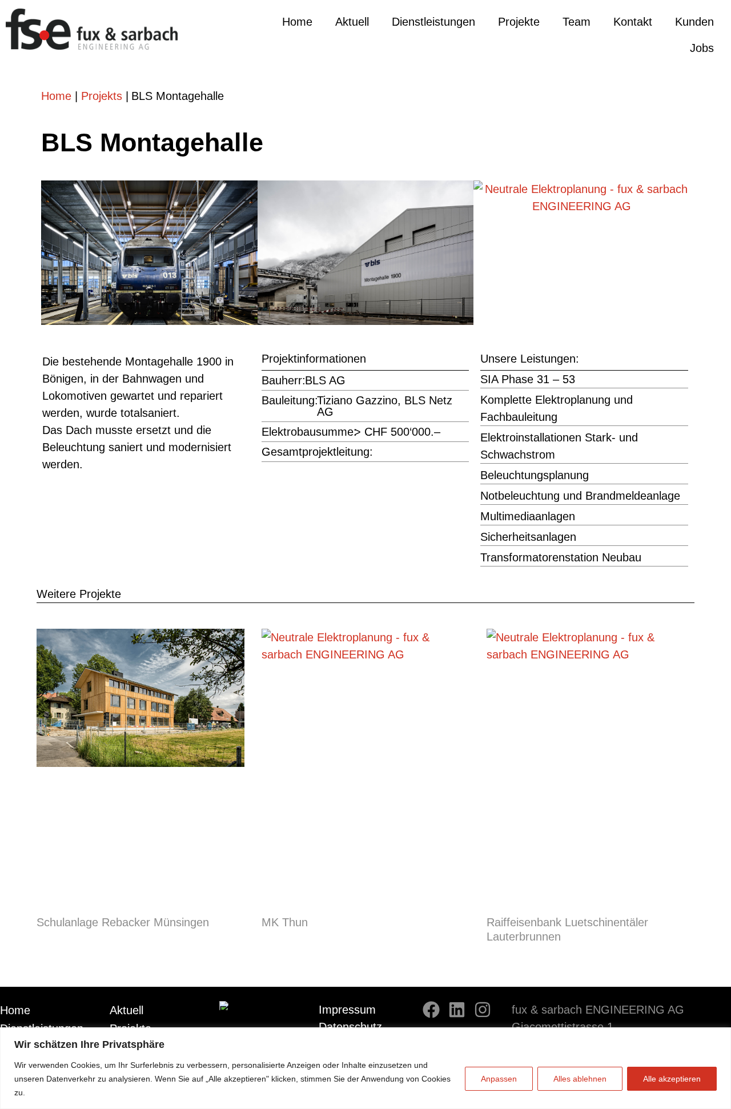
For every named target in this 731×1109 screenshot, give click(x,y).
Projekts (101, 96)
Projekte (519, 21)
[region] (365, 1068)
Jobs (702, 48)
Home (297, 21)
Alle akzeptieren (672, 1078)
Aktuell (352, 21)
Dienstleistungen (433, 21)
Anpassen (499, 1078)
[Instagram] (482, 1009)
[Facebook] (431, 1009)
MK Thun (285, 922)
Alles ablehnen (580, 1078)
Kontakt (632, 21)
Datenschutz (350, 1026)
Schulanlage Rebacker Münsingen (123, 922)
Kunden (694, 21)
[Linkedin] (456, 1009)
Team (577, 21)
